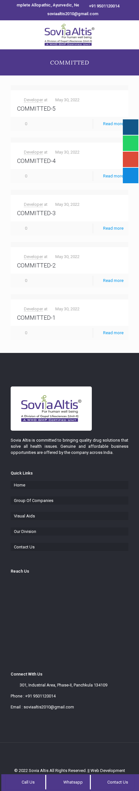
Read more (113, 123)
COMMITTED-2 (36, 265)
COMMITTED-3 (36, 213)
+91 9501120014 (104, 6)
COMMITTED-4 (36, 160)
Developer (33, 99)
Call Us (28, 782)
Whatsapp (72, 782)
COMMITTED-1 (36, 317)
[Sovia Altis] (69, 34)
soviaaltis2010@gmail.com (72, 13)
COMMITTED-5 (36, 108)
